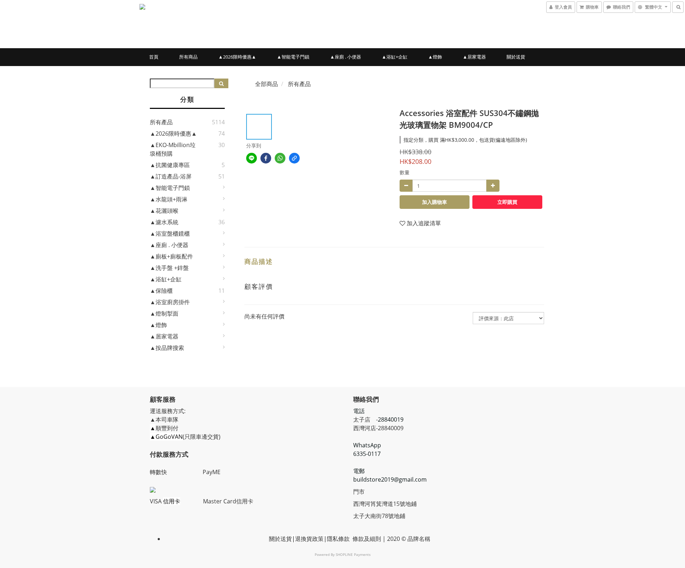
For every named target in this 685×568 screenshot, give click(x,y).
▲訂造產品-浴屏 (171, 176)
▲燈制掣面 (164, 313)
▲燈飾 (435, 57)
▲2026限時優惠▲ (237, 57)
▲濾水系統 (164, 222)
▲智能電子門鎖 (293, 57)
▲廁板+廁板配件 (171, 256)
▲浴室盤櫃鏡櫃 (170, 233)
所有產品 (161, 122)
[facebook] (265, 158)
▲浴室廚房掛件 (170, 302)
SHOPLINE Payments (353, 554)
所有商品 (188, 57)
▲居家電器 (474, 57)
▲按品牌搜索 (167, 348)
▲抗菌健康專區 (170, 165)
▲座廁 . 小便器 (345, 57)
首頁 (153, 57)
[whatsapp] (280, 158)
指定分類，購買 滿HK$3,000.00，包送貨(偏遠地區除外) (465, 139)
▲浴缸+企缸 (394, 57)
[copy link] (294, 158)
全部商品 (266, 84)
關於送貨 (516, 57)
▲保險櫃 (161, 291)
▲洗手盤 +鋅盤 (169, 268)
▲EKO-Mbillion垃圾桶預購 (173, 149)
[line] (251, 158)
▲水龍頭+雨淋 (168, 199)
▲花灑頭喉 (164, 211)
